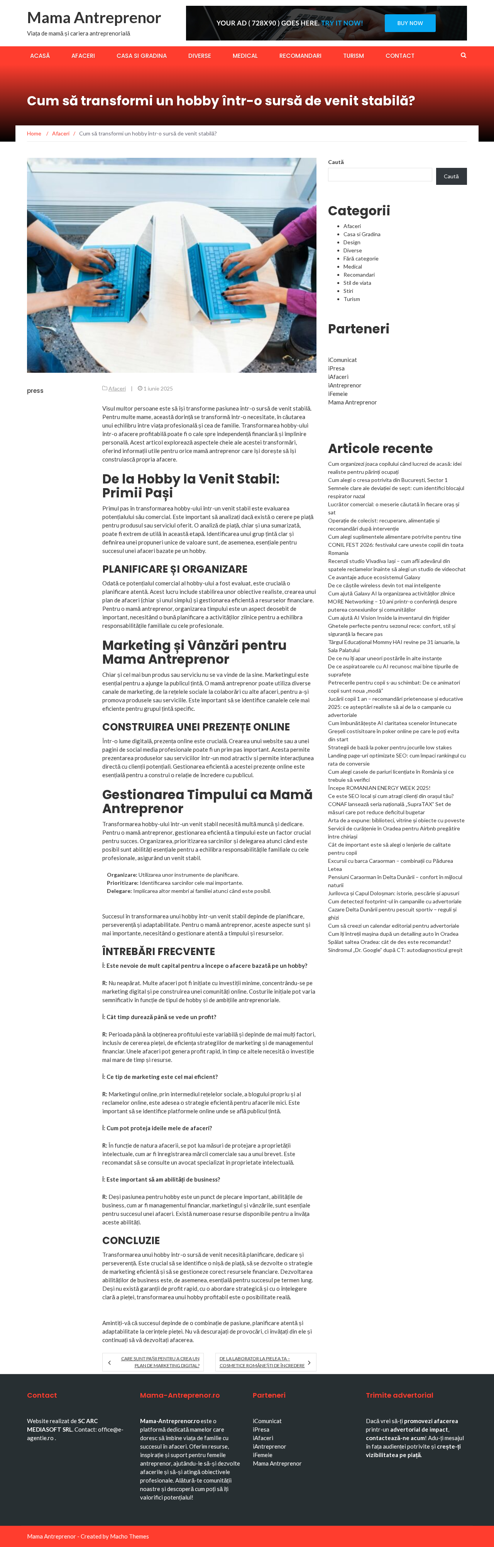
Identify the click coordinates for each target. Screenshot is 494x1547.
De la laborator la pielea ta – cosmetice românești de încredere (262, 1362)
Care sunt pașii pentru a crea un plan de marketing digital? (160, 1362)
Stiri (348, 290)
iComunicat (342, 359)
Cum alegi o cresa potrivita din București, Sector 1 (388, 480)
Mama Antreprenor (94, 17)
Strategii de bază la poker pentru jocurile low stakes (390, 747)
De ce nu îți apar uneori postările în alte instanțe (385, 658)
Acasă (40, 56)
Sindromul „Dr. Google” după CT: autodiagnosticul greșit (395, 950)
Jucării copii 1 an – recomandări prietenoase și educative (395, 698)
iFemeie (338, 393)
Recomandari (300, 56)
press (35, 391)
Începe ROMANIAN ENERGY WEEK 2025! (379, 787)
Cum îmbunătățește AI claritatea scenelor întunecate (392, 723)
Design (351, 242)
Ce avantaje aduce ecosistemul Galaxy (374, 577)
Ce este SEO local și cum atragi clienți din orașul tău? (391, 796)
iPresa (336, 368)
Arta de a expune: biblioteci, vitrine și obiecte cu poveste (396, 820)
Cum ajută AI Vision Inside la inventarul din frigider (389, 617)
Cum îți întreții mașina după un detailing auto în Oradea (393, 933)
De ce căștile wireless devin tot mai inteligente (384, 585)
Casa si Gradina (142, 56)
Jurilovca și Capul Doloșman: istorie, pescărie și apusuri (393, 893)
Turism (353, 56)
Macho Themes (129, 1536)
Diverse (199, 56)
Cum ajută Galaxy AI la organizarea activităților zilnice (391, 593)
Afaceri (83, 56)
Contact (400, 56)
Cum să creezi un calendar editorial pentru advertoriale (393, 925)
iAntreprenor (345, 385)
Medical (245, 56)
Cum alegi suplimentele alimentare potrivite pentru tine (394, 536)
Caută (336, 162)
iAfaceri (338, 376)
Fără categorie (361, 258)
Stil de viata (357, 282)
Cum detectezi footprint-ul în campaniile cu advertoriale (395, 901)
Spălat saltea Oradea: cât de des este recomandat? (389, 941)
